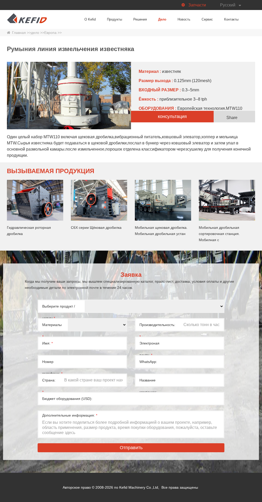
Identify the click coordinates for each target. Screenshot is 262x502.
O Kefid (90, 19)
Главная (19, 33)
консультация (172, 116)
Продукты (114, 19)
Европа (50, 33)
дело (35, 33)
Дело (162, 19)
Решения (140, 19)
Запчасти (197, 5)
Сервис (207, 19)
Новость (184, 19)
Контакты (231, 19)
